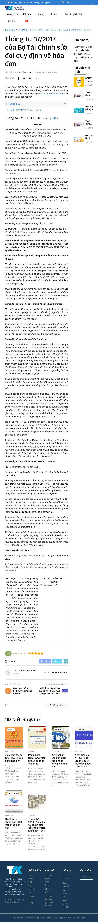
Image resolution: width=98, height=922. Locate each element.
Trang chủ (12, 14)
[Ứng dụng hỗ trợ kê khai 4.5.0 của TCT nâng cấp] (79, 110)
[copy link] (36, 78)
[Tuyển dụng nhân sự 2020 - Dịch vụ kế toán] (79, 125)
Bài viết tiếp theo (56, 684)
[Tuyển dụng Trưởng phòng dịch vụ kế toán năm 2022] (79, 96)
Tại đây (53, 118)
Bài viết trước (15, 684)
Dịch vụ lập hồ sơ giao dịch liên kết (49, 901)
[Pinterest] (61, 672)
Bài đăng (35, 730)
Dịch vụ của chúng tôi (31, 901)
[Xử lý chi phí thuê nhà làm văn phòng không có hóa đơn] (61, 737)
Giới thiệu (27, 14)
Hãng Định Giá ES (66, 893)
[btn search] (90, 3)
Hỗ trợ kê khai (13, 794)
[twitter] (9, 2)
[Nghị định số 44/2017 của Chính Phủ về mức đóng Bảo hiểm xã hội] (84, 737)
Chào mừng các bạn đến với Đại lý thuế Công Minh (33, 3)
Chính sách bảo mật (32, 889)
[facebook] (6, 2)
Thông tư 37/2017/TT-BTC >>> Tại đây (24, 110)
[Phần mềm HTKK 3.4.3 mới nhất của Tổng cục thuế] (37, 737)
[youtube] (12, 2)
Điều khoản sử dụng (32, 878)
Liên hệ (11, 21)
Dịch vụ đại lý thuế (83, 47)
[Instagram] (64, 672)
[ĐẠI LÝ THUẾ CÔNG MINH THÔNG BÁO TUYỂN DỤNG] (79, 82)
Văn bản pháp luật (74, 14)
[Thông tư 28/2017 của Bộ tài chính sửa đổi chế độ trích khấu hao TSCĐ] (37, 801)
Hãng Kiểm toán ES (66, 904)
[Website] (56, 672)
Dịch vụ (40, 14)
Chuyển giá (48, 890)
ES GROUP (66, 877)
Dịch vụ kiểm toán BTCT (48, 880)
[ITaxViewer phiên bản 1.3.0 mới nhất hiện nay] (14, 801)
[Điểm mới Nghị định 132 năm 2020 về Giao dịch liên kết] (79, 139)
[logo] (14, 10)
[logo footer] (15, 870)
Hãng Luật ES (66, 884)
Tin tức (54, 14)
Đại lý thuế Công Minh (54, 93)
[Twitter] (58, 672)
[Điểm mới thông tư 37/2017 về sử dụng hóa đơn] (14, 737)
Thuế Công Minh (24, 72)
